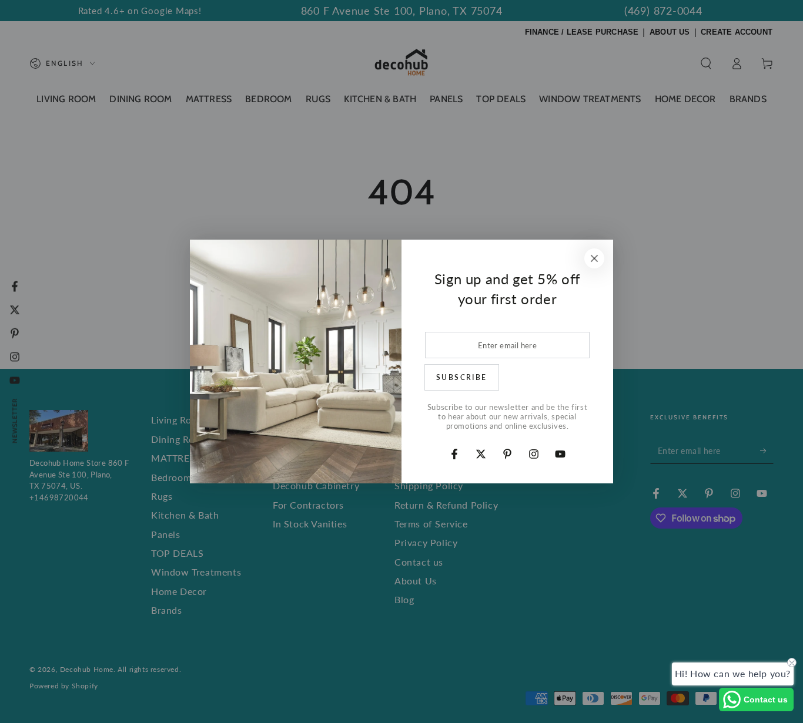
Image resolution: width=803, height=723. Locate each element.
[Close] (594, 258)
